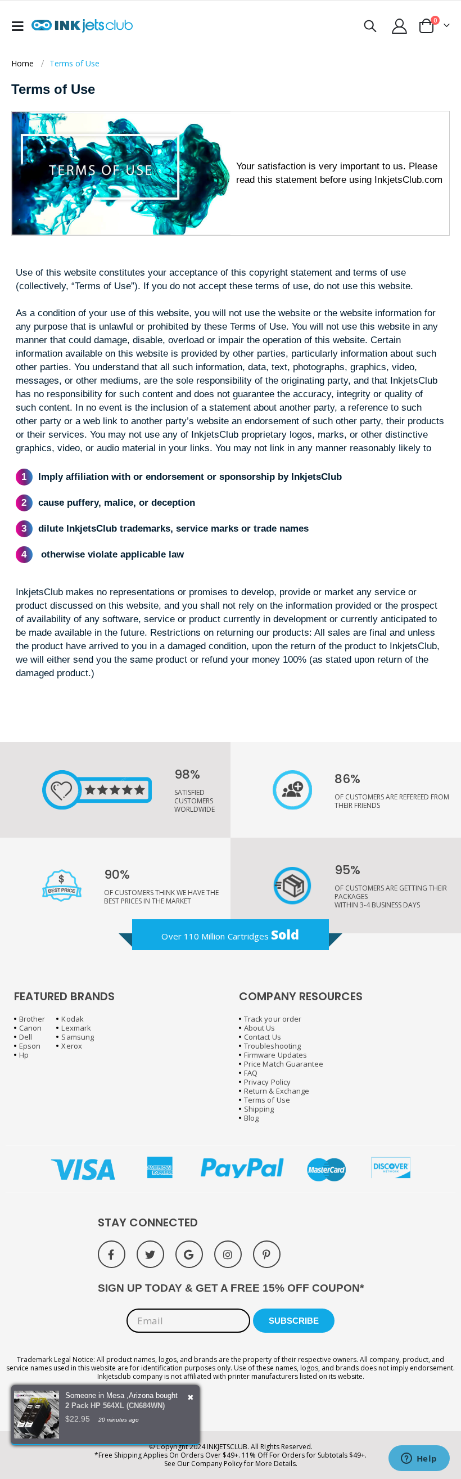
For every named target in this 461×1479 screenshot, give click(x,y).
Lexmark (76, 1027)
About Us (259, 1027)
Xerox (71, 1045)
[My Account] (400, 26)
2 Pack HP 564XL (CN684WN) (115, 1405)
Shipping (259, 1108)
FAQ (250, 1072)
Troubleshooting (272, 1045)
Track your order (272, 1018)
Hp (24, 1054)
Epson (29, 1045)
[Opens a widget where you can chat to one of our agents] (419, 1459)
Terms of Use (267, 1099)
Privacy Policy (267, 1081)
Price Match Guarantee (283, 1063)
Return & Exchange (276, 1090)
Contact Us (262, 1036)
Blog (251, 1117)
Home (22, 63)
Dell (25, 1036)
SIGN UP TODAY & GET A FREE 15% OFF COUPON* (231, 1288)
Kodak (72, 1018)
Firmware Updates (275, 1054)
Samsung (77, 1036)
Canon (30, 1027)
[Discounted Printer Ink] (82, 26)
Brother (32, 1018)
